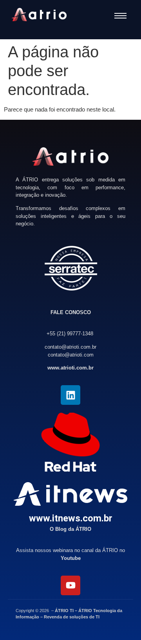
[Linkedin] (70, 395)
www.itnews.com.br (70, 518)
